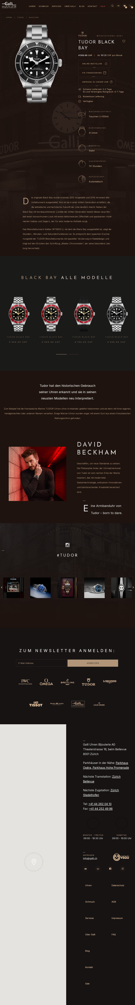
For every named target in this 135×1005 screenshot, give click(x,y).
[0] (125, 6)
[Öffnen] (13, 588)
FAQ (114, 934)
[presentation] (132, 313)
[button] (61, 354)
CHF (85, 55)
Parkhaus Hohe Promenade (111, 767)
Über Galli (70, 6)
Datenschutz (118, 885)
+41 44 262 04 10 (100, 804)
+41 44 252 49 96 (101, 808)
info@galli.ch (90, 858)
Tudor (20, 17)
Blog (82, 6)
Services (56, 6)
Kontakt (92, 6)
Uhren (9, 17)
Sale (103, 6)
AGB (114, 901)
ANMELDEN (93, 663)
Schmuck (44, 6)
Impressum (117, 918)
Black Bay (34, 17)
